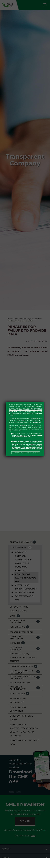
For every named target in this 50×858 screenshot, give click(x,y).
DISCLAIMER (37, 422)
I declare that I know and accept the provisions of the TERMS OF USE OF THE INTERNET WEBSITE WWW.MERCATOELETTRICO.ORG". (27, 435)
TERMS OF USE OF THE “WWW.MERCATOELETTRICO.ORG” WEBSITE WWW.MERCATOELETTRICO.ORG (25, 409)
